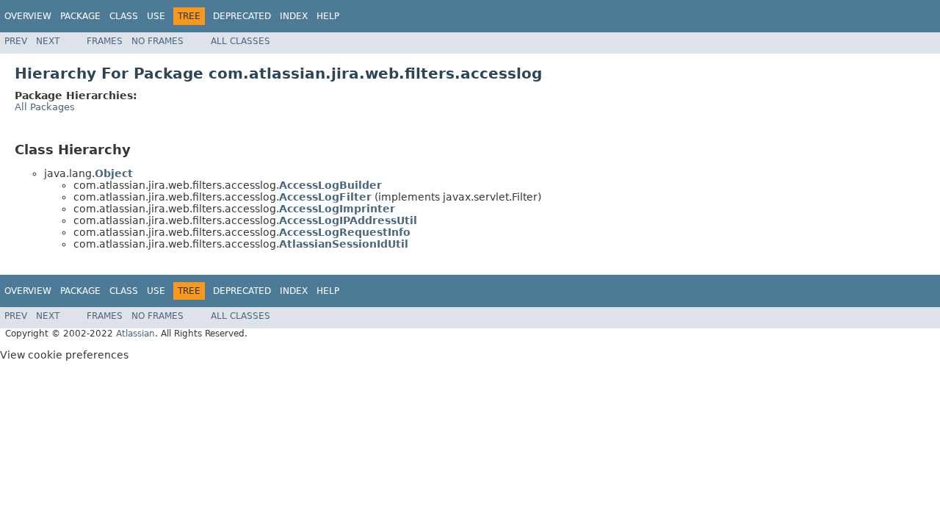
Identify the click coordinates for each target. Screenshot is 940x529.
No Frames (157, 41)
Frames (105, 41)
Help (328, 16)
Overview (27, 16)
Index (294, 16)
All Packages (45, 106)
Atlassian (135, 333)
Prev (15, 41)
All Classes (240, 41)
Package (80, 16)
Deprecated (242, 16)
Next (47, 41)
